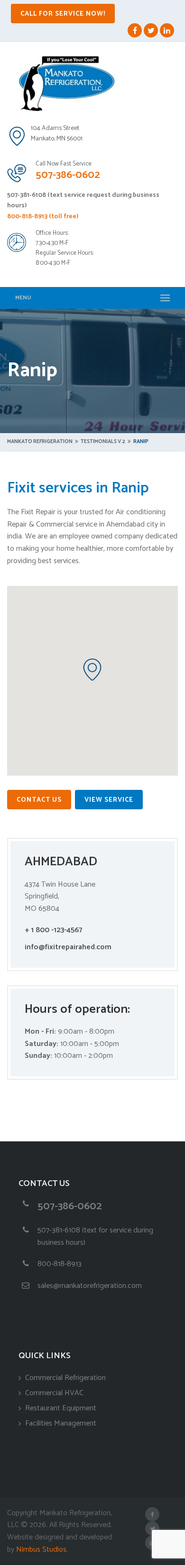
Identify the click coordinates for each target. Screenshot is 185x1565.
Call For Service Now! (62, 14)
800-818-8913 (59, 1264)
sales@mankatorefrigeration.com (89, 1285)
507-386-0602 (68, 175)
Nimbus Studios (41, 1549)
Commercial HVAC (54, 1393)
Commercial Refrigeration (65, 1377)
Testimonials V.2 (103, 441)
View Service (108, 800)
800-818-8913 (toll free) (42, 216)
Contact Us (39, 800)
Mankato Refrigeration (40, 441)
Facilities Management (60, 1423)
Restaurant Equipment (60, 1408)
